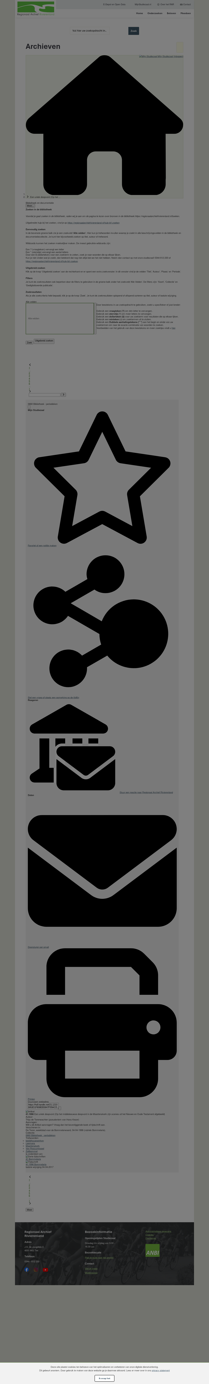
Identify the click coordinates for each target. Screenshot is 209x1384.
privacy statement (161, 1370)
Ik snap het (104, 1378)
